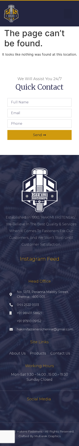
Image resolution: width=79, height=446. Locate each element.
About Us (17, 353)
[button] (68, 13)
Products (38, 353)
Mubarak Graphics (47, 436)
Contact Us (60, 353)
